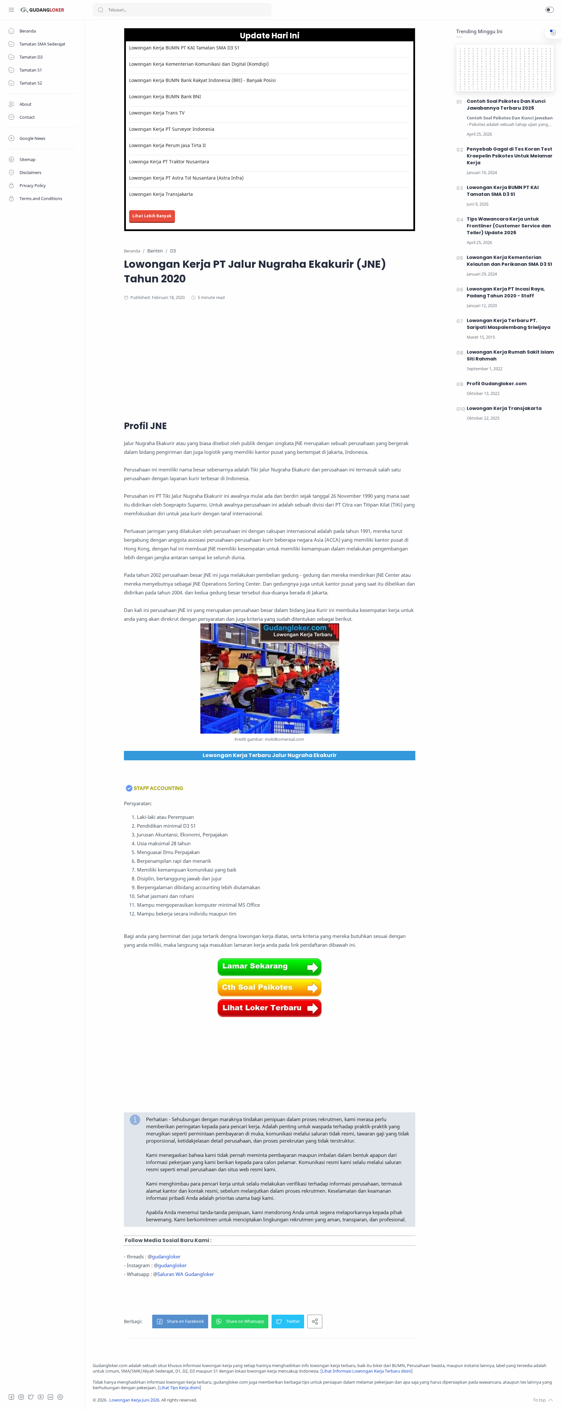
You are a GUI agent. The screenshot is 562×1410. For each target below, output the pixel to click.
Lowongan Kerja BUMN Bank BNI (165, 96)
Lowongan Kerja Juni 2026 (134, 1400)
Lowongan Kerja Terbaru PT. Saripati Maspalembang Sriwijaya (508, 324)
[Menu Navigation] (11, 10)
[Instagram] (21, 1397)
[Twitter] (31, 1397)
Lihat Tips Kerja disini (179, 1387)
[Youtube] (40, 1397)
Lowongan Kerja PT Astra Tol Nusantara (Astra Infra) (186, 178)
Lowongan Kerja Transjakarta (161, 194)
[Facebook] (11, 1397)
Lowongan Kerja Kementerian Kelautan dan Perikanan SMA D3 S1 (509, 260)
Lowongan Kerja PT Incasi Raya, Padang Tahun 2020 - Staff (506, 292)
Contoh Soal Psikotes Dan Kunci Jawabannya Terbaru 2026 (506, 104)
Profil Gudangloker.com (497, 383)
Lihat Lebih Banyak (152, 216)
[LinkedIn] (50, 1397)
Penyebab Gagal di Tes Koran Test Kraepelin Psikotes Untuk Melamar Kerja (510, 156)
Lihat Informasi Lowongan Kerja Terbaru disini (366, 1371)
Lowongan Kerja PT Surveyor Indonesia (171, 129)
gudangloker (166, 1256)
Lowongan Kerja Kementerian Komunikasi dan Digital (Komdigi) (199, 64)
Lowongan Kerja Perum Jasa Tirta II (167, 145)
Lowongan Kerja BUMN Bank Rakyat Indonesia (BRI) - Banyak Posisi (202, 80)
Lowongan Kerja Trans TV (156, 113)
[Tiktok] (60, 1397)
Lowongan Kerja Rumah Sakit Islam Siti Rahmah (510, 355)
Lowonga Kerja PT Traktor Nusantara (169, 161)
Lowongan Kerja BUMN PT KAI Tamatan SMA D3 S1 (184, 48)
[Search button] (100, 10)
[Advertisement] (269, 359)
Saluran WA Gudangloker (185, 1274)
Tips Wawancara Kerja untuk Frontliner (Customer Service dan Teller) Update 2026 (509, 226)
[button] (549, 10)
